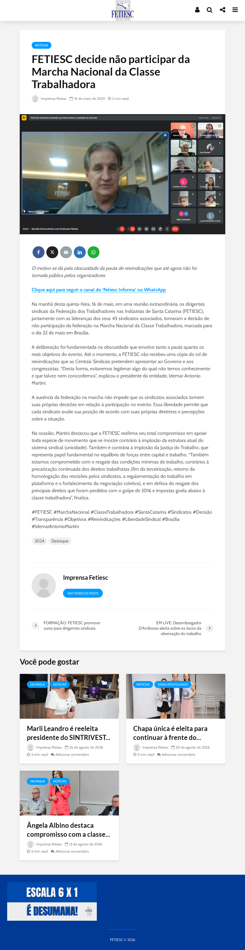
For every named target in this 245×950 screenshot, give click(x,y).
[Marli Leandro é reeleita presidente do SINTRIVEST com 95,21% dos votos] (69, 696)
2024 (39, 541)
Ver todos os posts (83, 593)
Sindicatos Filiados (173, 684)
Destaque (59, 541)
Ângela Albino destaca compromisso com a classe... (68, 829)
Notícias (41, 45)
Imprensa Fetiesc (53, 98)
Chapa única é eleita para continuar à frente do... (170, 732)
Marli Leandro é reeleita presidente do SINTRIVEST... (68, 732)
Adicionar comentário (72, 754)
